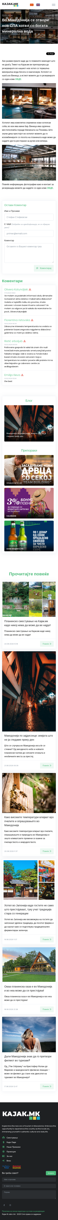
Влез (8, 1160)
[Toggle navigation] (53, 4)
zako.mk (12, 1214)
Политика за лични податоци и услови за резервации (23, 1211)
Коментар (9, 240)
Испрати (51, 1173)
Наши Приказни (13, 1147)
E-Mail (27, 226)
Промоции (11, 1151)
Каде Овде (11, 1142)
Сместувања (12, 1137)
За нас (9, 1156)
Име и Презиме (12, 211)
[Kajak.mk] (10, 5)
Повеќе (46, 643)
